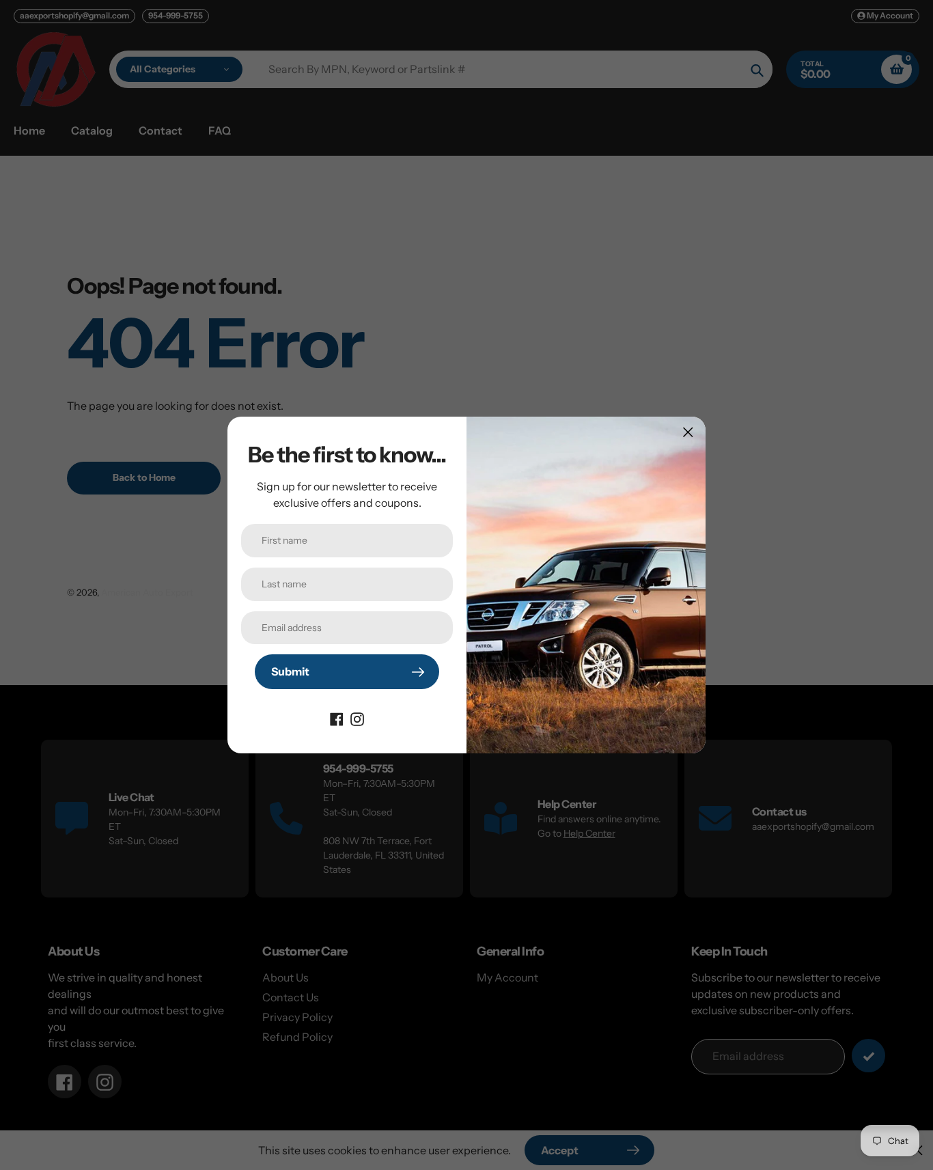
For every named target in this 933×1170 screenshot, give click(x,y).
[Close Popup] (688, 432)
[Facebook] (337, 718)
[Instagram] (357, 718)
